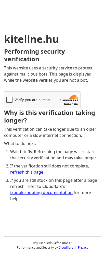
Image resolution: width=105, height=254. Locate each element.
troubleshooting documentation (41, 192)
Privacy (83, 247)
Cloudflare (66, 247)
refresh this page (26, 172)
